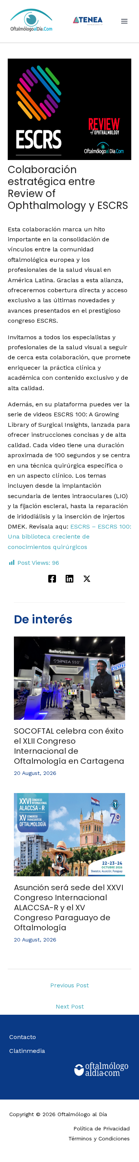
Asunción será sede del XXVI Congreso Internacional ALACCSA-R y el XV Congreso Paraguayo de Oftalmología (68, 907)
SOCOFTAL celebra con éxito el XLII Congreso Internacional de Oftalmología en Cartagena (69, 746)
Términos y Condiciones (99, 1138)
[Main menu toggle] (124, 21)
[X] (87, 578)
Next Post (70, 1006)
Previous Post (69, 985)
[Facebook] (52, 578)
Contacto (22, 1037)
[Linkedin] (69, 578)
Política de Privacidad (101, 1128)
